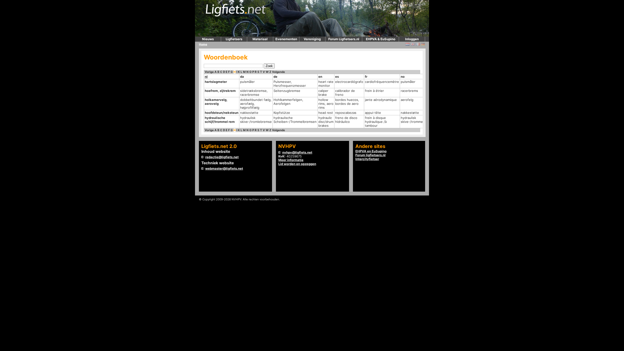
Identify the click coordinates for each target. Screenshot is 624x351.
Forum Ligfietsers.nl (343, 39)
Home (203, 44)
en (320, 76)
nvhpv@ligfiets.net (297, 152)
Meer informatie (290, 160)
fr (366, 76)
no (403, 76)
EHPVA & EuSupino (380, 39)
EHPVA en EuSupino (371, 151)
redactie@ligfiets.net (222, 157)
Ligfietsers (234, 39)
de (275, 76)
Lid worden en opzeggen (297, 164)
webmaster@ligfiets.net (224, 168)
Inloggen (412, 39)
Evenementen (286, 39)
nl (206, 76)
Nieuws (208, 39)
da (242, 76)
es (337, 76)
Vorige (209, 72)
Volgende (278, 72)
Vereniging (312, 39)
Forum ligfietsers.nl (370, 155)
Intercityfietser (367, 159)
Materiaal (260, 39)
